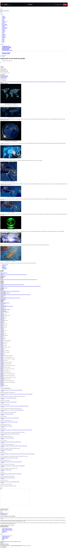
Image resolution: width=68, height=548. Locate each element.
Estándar (3, 266)
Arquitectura (4, 17)
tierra (14, 81)
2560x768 (5, 299)
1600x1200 (21, 286)
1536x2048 (2, 379)
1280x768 (4, 276)
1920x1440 (28, 286)
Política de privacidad (5, 537)
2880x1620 (31, 279)
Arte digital (35, 81)
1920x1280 (8, 284)
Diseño (19, 81)
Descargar (3, 74)
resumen (3, 81)
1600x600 (2, 294)
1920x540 (2, 291)
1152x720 (4, 274)
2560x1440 (28, 279)
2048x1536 (32, 286)
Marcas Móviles (4, 268)
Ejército (3, 25)
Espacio (3, 29)
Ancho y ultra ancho (5, 264)
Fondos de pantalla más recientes (7, 528)
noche (1, 81)
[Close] (1, 488)
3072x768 (5, 306)
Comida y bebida (4, 21)
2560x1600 (21, 274)
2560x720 (8, 291)
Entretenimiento (4, 28)
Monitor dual (4, 267)
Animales (3, 16)
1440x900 (11, 274)
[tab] (35, 264)
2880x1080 (18, 294)
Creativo (3, 22)
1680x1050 (14, 274)
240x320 (1, 341)
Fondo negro (49, 81)
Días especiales (4, 24)
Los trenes (3, 34)
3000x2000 (22, 284)
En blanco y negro (5, 27)
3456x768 (1, 304)
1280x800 (7, 274)
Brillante (41, 81)
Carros (3, 19)
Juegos (3, 32)
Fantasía (25, 81)
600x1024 (1, 381)
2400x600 (2, 306)
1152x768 (1, 284)
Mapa (51, 81)
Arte (11, 81)
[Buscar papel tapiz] (0, 55)
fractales (17, 81)
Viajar (3, 41)
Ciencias (38, 81)
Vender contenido (4, 531)
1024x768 (4, 286)
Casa (1, 56)
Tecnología (22, 81)
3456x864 (8, 306)
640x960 (1, 336)
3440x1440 (5, 272)
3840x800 (8, 309)
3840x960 (11, 306)
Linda (3, 33)
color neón (64, 81)
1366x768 (11, 279)
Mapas (1, 82)
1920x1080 (17, 279)
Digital (43, 81)
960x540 (1, 279)
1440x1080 (18, 286)
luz (7, 81)
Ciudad (3, 20)
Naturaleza (3, 36)
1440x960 (5, 284)
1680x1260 (25, 286)
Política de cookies (5, 538)
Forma (32, 81)
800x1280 (1, 376)
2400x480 (2, 311)
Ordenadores (4, 37)
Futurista (30, 81)
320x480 (1, 324)
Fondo (56, 81)
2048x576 (5, 291)
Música (3, 35)
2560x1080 (2, 272)
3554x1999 (35, 279)
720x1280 (1, 359)
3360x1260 (25, 294)
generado (61, 81)
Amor (3, 15)
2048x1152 (21, 279)
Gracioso (3, 31)
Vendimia (3, 40)
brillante (58, 81)
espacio (9, 81)
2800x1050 (14, 294)
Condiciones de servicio (5, 536)
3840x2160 (2, 281)
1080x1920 (2, 331)
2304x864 (8, 294)
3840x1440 (28, 294)
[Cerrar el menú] (1, 12)
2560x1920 (35, 286)
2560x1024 (2, 296)
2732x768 (11, 291)
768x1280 (1, 349)
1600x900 (14, 279)
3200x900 (14, 291)
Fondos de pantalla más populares (7, 529)
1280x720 (7, 279)
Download (2, 513)
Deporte (3, 23)
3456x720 (5, 309)
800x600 (1, 286)
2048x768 (5, 294)
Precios (3, 532)
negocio (54, 81)
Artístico (3, 18)
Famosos (3, 30)
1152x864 (7, 286)
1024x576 (4, 279)
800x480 (1, 276)
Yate (3, 42)
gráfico (46, 81)
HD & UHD (4, 265)
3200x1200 (21, 294)
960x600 (1, 274)
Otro (3, 38)
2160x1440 (15, 284)
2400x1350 (24, 279)
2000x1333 (12, 284)
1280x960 (11, 286)
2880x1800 (24, 274)
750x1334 (1, 329)
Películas (3, 39)
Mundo (28, 81)
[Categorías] (1, 9)
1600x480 (2, 299)
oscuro (6, 81)
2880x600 (2, 309)
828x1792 (1, 339)
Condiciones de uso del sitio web (7, 535)
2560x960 (11, 294)
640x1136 (1, 326)
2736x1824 (19, 284)
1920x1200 (18, 274)
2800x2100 (38, 286)
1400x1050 (14, 286)
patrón (13, 81)
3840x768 (5, 311)
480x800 (1, 369)
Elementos (3, 26)
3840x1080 (17, 291)
